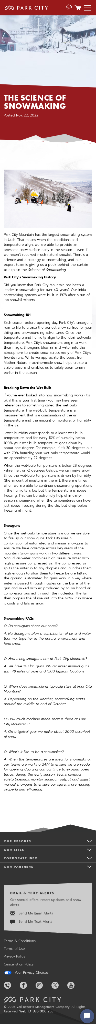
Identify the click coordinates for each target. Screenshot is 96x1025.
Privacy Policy (14, 956)
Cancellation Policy (19, 964)
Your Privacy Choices (30, 972)
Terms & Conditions (20, 941)
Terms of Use (14, 948)
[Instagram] (43, 985)
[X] (58, 985)
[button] (69, 7)
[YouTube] (74, 985)
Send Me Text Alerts (34, 921)
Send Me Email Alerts (35, 913)
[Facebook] (27, 985)
